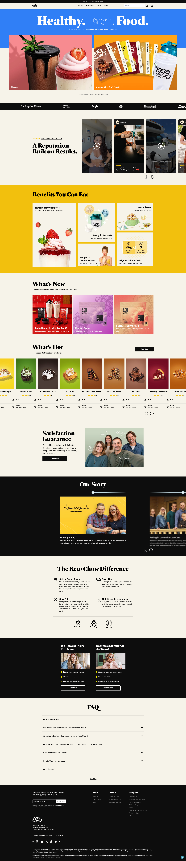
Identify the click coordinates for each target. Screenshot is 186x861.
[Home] (34, 5)
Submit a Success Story (137, 799)
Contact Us (133, 796)
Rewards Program (135, 802)
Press (131, 807)
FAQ (130, 816)
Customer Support (115, 802)
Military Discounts (115, 799)
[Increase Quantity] (13, 400)
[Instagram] (37, 841)
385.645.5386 (41, 826)
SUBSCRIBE (61, 801)
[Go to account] (147, 6)
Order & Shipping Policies (138, 810)
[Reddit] (56, 842)
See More (93, 778)
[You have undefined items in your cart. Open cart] (152, 6)
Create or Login (114, 796)
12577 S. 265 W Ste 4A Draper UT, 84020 (48, 835)
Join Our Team (108, 688)
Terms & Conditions (56, 805)
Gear (94, 802)
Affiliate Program (135, 805)
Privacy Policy (44, 807)
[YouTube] (42, 842)
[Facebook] (33, 842)
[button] (182, 857)
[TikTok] (51, 841)
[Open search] (143, 5)
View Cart (144, 349)
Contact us (55, 458)
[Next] (151, 177)
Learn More (73, 688)
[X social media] (47, 842)
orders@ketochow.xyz (43, 828)
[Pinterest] (60, 842)
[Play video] (97, 146)
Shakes (95, 796)
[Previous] (146, 177)
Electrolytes (97, 799)
